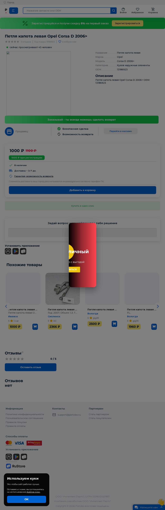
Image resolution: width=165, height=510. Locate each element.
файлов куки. (33, 492)
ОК (26, 499)
